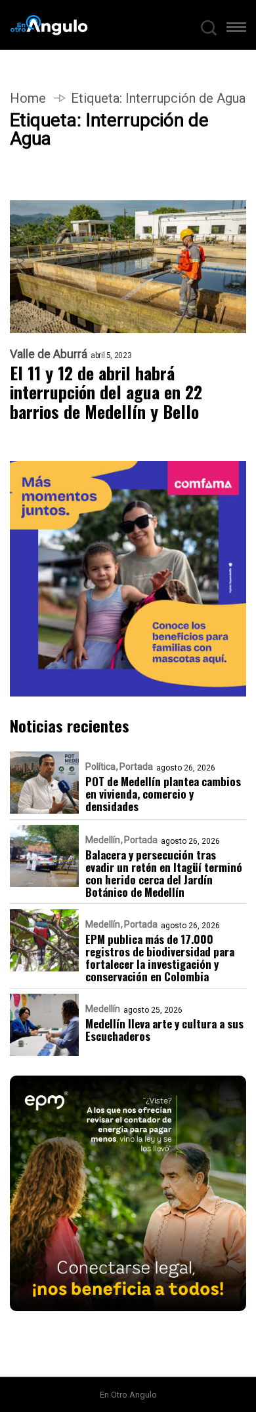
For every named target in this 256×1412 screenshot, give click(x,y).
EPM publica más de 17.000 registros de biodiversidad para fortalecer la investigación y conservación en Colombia (159, 958)
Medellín (102, 839)
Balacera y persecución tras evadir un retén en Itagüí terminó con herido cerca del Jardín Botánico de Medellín (163, 873)
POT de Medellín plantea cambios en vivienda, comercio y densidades (163, 793)
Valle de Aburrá (48, 354)
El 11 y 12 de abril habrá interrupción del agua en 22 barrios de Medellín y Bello (106, 392)
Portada (136, 766)
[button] (236, 30)
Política (100, 766)
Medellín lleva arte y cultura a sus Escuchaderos (164, 1029)
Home (28, 98)
